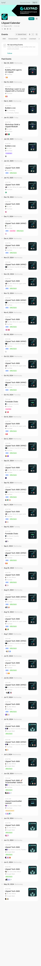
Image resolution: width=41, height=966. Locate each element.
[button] (21, 72)
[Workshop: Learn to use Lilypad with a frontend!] (21, 91)
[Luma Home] (4, 2)
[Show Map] (36, 18)
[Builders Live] (21, 109)
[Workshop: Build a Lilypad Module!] (21, 128)
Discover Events (25, 2)
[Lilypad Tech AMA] (21, 169)
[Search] (36, 34)
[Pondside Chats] (21, 405)
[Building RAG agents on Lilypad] (21, 72)
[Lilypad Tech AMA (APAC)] (21, 227)
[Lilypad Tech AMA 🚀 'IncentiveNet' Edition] (21, 785)
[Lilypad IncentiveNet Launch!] (21, 806)
